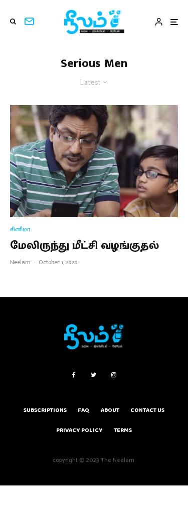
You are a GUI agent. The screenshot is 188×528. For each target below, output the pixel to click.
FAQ (84, 410)
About (110, 410)
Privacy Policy (79, 430)
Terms (123, 430)
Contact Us (147, 410)
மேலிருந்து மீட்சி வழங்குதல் (84, 245)
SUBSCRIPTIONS (45, 410)
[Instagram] (114, 374)
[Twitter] (93, 374)
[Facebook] (74, 374)
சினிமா (20, 229)
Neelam (20, 262)
